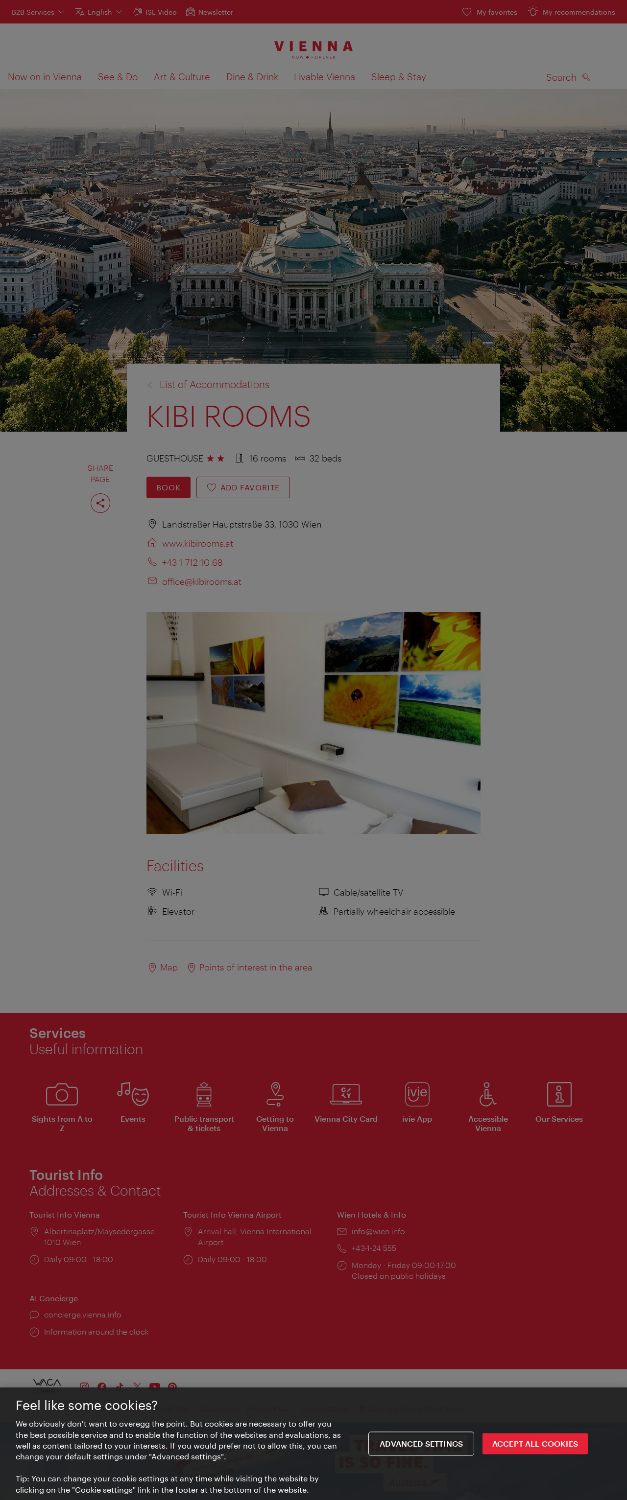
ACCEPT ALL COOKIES (535, 1443)
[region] (313, 1443)
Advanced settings (421, 1443)
